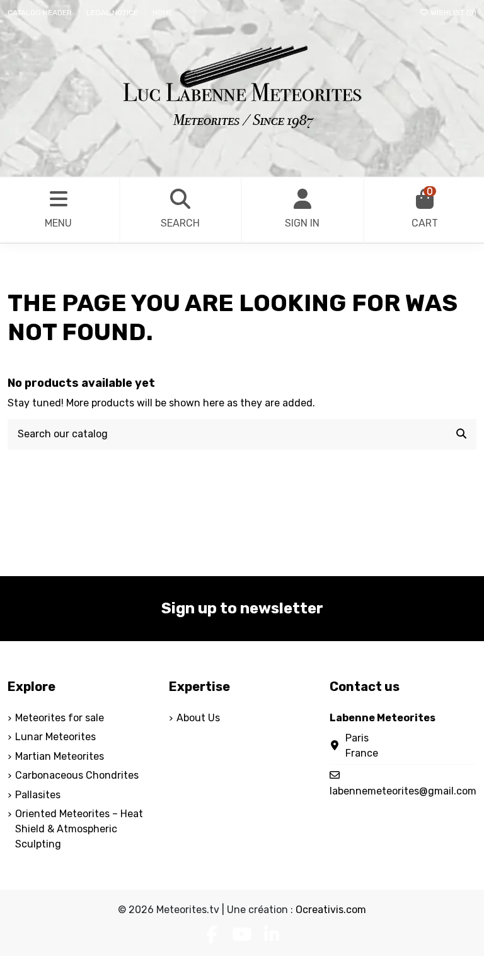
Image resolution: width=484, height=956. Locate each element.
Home (163, 12)
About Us (198, 718)
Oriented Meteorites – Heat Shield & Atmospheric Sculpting (79, 829)
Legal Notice (113, 12)
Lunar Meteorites (55, 737)
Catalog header (41, 12)
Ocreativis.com (331, 910)
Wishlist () (452, 12)
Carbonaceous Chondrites (77, 775)
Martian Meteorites (59, 756)
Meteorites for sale (59, 718)
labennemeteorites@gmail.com (403, 791)
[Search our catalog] (461, 435)
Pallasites (37, 795)
